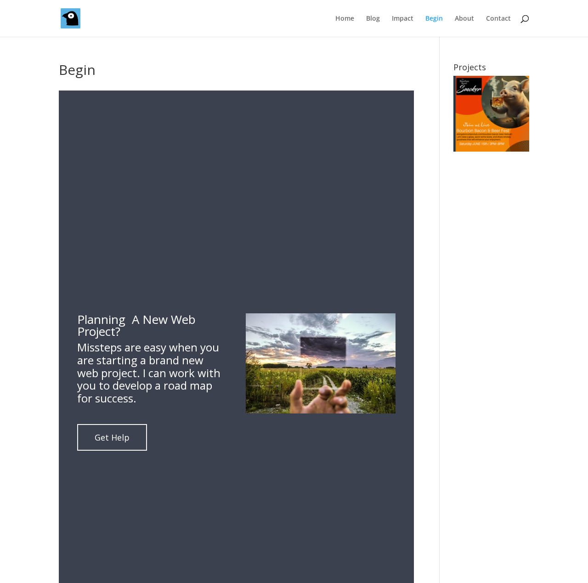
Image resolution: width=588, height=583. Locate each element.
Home (344, 19)
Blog (373, 19)
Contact (498, 19)
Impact (402, 19)
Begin (434, 19)
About (464, 19)
